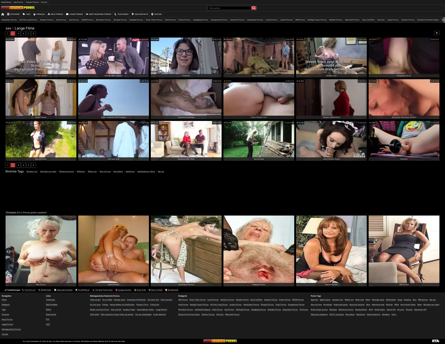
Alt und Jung (95, 304)
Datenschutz (51, 314)
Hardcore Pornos (237, 20)
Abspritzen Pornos (9, 20)
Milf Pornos (300, 20)
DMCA (48, 309)
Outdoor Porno (142, 304)
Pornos (44, 2)
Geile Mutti (94, 314)
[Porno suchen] (253, 8)
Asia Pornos (74, 20)
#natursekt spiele (341, 304)
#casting (407, 300)
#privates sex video (48, 171)
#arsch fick (391, 309)
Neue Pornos (57, 14)
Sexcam (158, 14)
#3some (409, 309)
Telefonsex (123, 14)
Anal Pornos (61, 20)
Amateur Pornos (46, 20)
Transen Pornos (32, 2)
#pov (368, 304)
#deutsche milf (420, 309)
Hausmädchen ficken (145, 309)
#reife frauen (379, 309)
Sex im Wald (107, 300)
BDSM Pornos (87, 20)
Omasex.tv (13, 212)
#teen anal (359, 300)
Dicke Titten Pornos (154, 20)
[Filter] (436, 33)
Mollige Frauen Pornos (317, 20)
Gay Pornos (18, 2)
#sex (414, 300)
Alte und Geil (116, 309)
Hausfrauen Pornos (255, 20)
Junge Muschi (161, 309)
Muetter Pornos (335, 20)
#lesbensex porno (66, 171)
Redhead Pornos (243, 309)
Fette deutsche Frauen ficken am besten (117, 314)
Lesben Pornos (286, 20)
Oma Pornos (6, 2)
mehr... (394, 314)
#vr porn (400, 309)
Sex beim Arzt (153, 300)
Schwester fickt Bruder (136, 300)
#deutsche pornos (346, 309)
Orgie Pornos (393, 20)
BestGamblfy (172, 290)
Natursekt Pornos (352, 20)
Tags (28, 14)
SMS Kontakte (141, 14)
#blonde (389, 304)
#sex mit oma (105, 171)
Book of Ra (141, 290)
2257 (48, 324)
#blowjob (333, 309)
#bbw (396, 304)
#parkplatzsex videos (146, 171)
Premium (41, 14)
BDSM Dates (46, 290)
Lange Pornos (76, 14)
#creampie (327, 304)
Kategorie (15, 14)
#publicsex (130, 171)
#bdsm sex (92, 171)
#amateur (386, 314)
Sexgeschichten (124, 290)
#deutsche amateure (319, 314)
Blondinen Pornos (103, 20)
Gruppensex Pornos (219, 20)
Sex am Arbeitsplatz (143, 314)
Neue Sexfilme (368, 20)
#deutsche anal (378, 304)
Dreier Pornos (184, 20)
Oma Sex (381, 20)
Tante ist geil (95, 300)
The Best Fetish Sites (104, 290)
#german (314, 300)
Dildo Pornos (170, 20)
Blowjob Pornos (120, 20)
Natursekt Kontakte (64, 290)
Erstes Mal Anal (159, 314)
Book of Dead (156, 290)
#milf (371, 309)
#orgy (400, 300)
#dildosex (81, 171)
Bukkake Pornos (136, 20)
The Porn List (29, 290)
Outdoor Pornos (407, 20)
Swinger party (119, 300)
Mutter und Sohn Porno (99, 309)
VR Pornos (303, 309)
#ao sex (161, 171)
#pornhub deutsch (357, 304)
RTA (47, 319)
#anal (419, 304)
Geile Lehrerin (166, 300)
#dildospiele (391, 300)
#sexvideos (118, 171)
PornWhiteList (84, 290)
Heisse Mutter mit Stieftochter (122, 304)
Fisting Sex (154, 304)
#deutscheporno (373, 314)
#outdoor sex (32, 171)
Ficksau (105, 304)
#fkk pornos (423, 300)
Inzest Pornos (271, 20)
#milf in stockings (336, 314)
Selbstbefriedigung (202, 309)
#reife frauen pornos (319, 309)
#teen (368, 300)
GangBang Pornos (200, 20)
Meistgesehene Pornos (100, 14)
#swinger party (378, 300)
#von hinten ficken (408, 304)
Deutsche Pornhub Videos (428, 20)
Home (4, 300)
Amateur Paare (129, 309)
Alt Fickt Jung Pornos (28, 20)
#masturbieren (361, 309)
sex (8, 28)
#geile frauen (325, 300)
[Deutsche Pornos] (18, 8)
